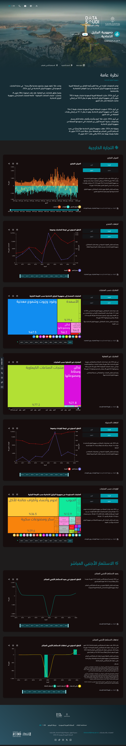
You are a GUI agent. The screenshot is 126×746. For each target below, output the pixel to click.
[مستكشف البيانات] (30, 6)
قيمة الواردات (96, 473)
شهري (91, 170)
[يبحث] (19, 6)
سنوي (109, 170)
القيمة (109, 165)
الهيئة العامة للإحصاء (104, 407)
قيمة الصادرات (96, 208)
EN (14, 6)
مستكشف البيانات (81, 725)
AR (9, 6)
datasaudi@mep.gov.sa (91, 732)
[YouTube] (55, 740)
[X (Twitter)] (67, 740)
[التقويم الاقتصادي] (25, 6)
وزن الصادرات (87, 274)
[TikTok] (59, 740)
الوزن (91, 165)
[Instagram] (63, 740)
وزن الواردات (87, 473)
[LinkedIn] (70, 740)
